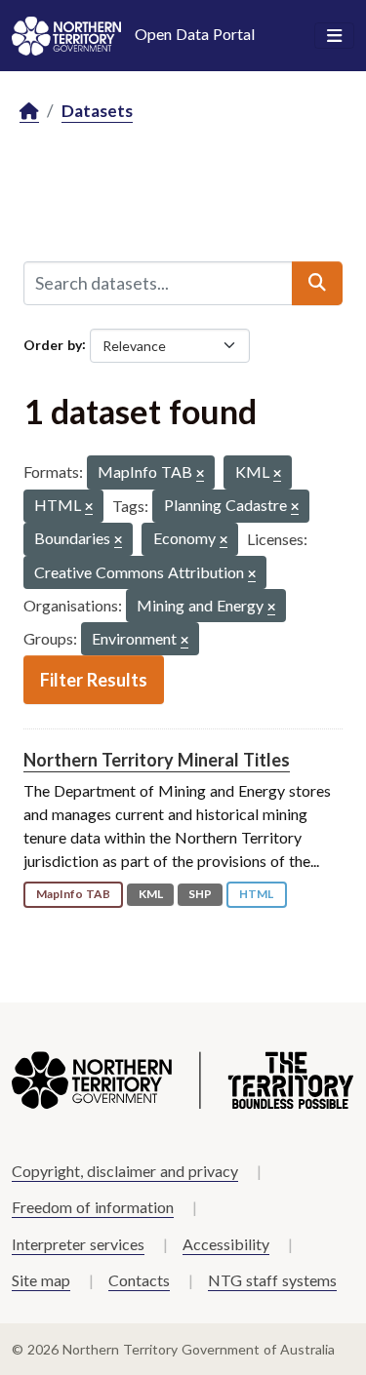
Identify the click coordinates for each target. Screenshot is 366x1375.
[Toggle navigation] (334, 36)
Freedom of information (93, 1207)
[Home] (29, 111)
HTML (256, 893)
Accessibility (226, 1244)
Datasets (97, 110)
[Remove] (200, 474)
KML (151, 893)
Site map (41, 1280)
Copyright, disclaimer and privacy (125, 1170)
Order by (52, 343)
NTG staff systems (272, 1280)
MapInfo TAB (73, 893)
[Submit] (317, 282)
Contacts (139, 1280)
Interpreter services (78, 1244)
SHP (200, 893)
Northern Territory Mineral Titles (156, 759)
